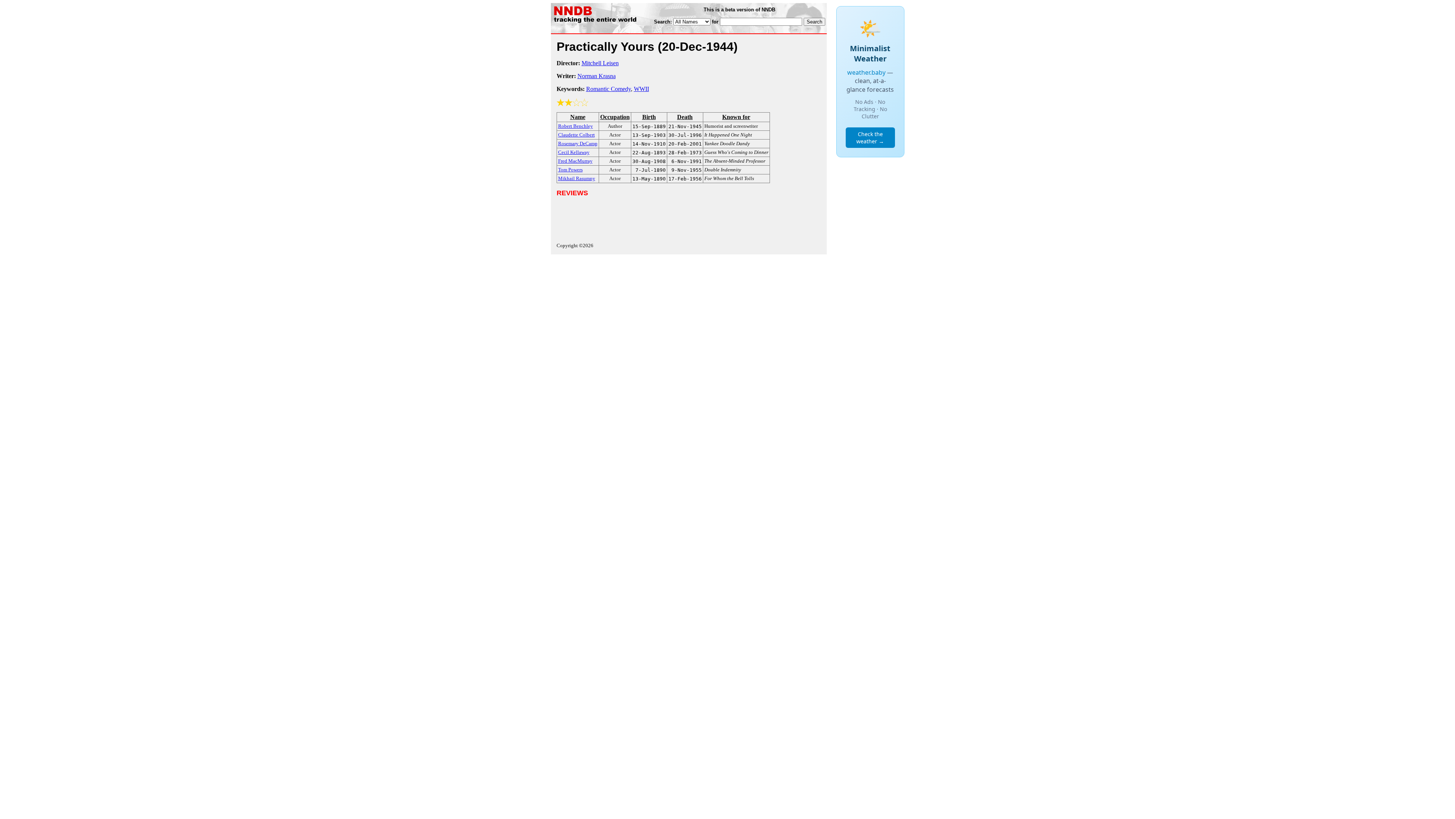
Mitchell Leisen (600, 63)
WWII (641, 89)
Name (577, 117)
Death (685, 117)
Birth (649, 117)
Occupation (615, 117)
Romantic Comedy (608, 89)
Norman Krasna (596, 76)
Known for (736, 117)
